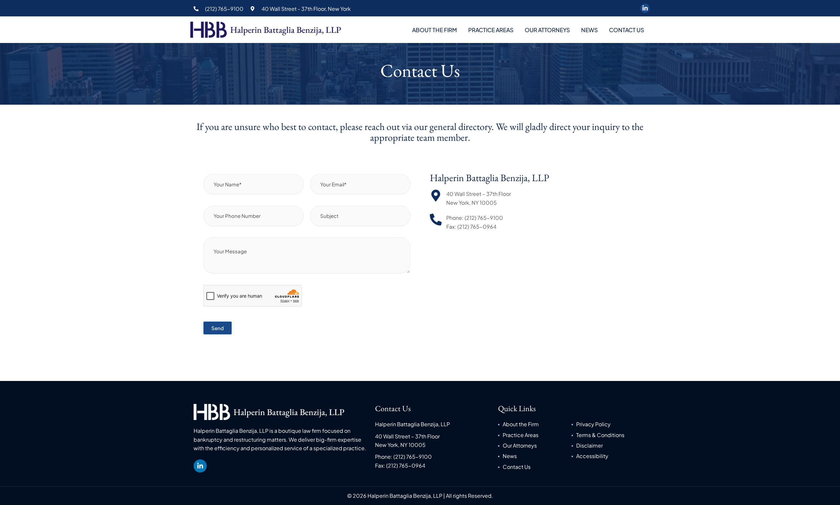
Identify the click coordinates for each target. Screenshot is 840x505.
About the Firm (434, 29)
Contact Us (626, 29)
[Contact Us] (534, 467)
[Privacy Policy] (608, 424)
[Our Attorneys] (534, 445)
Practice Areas (491, 29)
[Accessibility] (608, 456)
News (589, 29)
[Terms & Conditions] (608, 435)
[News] (534, 456)
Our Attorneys (547, 29)
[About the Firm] (534, 424)
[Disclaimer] (608, 445)
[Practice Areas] (534, 435)
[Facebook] (645, 8)
